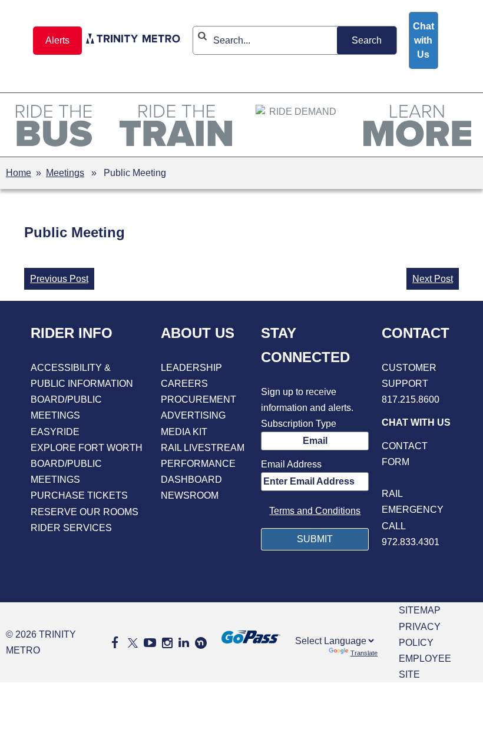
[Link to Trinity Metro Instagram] (167, 643)
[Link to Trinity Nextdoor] (201, 646)
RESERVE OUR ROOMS (84, 512)
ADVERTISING (193, 415)
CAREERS (184, 384)
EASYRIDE (55, 432)
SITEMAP (420, 610)
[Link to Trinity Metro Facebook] (114, 643)
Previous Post (59, 279)
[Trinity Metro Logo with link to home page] (133, 41)
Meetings (65, 173)
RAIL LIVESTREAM (202, 448)
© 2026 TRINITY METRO (41, 642)
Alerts (57, 40)
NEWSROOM (190, 495)
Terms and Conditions (314, 511)
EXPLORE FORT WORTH (87, 448)
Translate (364, 652)
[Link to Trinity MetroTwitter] (131, 643)
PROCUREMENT (198, 399)
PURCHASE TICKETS (79, 495)
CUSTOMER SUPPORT (409, 376)
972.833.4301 (410, 542)
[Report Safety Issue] (417, 478)
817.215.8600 (410, 399)
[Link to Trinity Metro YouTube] (150, 643)
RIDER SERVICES (71, 528)
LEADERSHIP (191, 368)
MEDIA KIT (184, 432)
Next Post (432, 279)
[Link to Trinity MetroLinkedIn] (183, 643)
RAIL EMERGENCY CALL (413, 509)
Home (18, 173)
